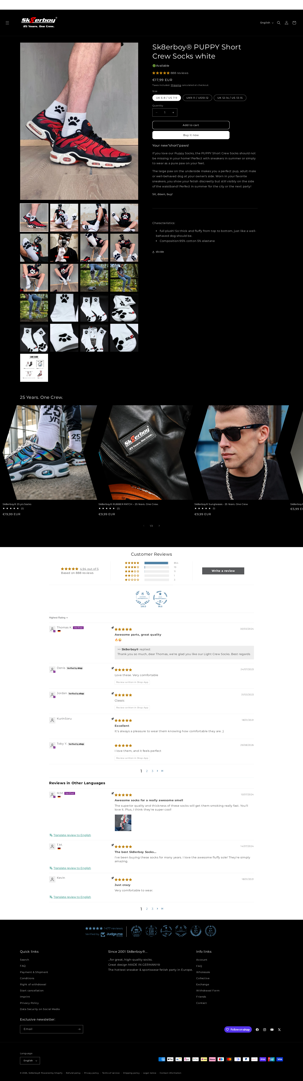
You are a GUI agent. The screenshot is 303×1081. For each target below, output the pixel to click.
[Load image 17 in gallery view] (34, 338)
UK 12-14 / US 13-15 (230, 97)
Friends (201, 996)
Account (201, 959)
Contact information (170, 1073)
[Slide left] (144, 526)
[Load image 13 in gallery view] (34, 308)
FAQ (23, 965)
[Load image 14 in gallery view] (64, 308)
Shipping (176, 85)
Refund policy (73, 1073)
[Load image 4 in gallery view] (124, 218)
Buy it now (191, 135)
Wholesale (203, 972)
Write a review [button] (223, 571)
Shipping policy (131, 1073)
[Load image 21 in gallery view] (34, 368)
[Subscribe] (79, 1029)
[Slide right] (159, 526)
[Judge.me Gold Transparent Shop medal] (160, 598)
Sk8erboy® (34, 1073)
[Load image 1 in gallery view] (34, 218)
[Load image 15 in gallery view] (94, 308)
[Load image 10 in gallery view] (64, 278)
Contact (201, 1002)
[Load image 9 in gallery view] (34, 278)
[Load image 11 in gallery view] (94, 278)
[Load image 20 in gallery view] (124, 338)
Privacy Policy (29, 1002)
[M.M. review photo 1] (123, 823)
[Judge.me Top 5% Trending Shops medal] (210, 931)
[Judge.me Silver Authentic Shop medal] (181, 931)
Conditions (27, 978)
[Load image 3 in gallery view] (94, 218)
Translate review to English (72, 835)
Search (24, 959)
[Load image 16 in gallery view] (124, 308)
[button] (7, 23)
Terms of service (111, 1073)
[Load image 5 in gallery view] (34, 247)
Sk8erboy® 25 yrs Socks (17, 504)
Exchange (202, 984)
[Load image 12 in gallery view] (124, 278)
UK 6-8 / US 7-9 (166, 97)
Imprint (25, 996)
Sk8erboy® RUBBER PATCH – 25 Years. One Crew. (129, 504)
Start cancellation (32, 990)
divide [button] (160, 251)
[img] (123, 629)
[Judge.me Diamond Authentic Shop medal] (143, 598)
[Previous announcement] (94, 4)
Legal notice (149, 1073)
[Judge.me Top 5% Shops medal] (195, 931)
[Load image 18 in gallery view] (64, 338)
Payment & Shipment (34, 972)
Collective (202, 978)
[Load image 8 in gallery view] (124, 247)
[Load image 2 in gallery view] (64, 218)
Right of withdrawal (33, 984)
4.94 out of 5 (89, 569)
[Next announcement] (209, 4)
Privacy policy (91, 1073)
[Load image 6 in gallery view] (64, 247)
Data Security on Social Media (40, 1009)
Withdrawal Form (208, 990)
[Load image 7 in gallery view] (94, 247)
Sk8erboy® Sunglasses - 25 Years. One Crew (221, 504)
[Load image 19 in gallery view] (94, 338)
